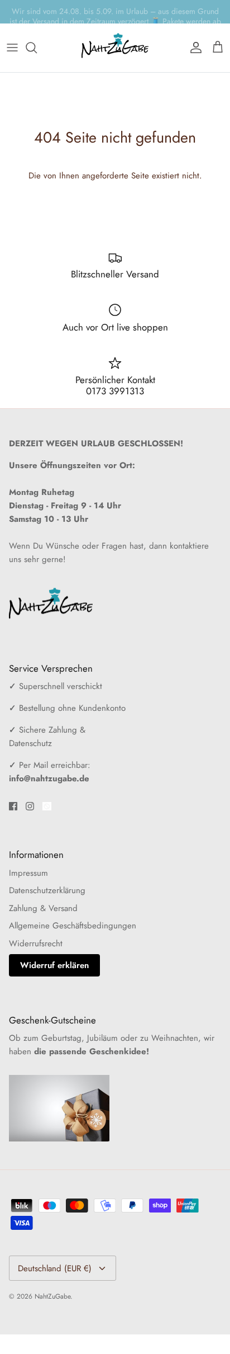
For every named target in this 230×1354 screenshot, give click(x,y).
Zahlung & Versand (43, 908)
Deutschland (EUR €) (55, 1268)
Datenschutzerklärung (47, 890)
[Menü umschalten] (12, 47)
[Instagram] (30, 806)
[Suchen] (37, 47)
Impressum (28, 873)
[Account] (193, 47)
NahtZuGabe (52, 1296)
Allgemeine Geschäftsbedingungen (72, 925)
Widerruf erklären (54, 965)
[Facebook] (13, 806)
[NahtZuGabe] (115, 48)
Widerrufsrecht (36, 943)
